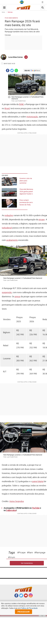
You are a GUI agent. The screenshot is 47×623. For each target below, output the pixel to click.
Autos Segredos (16, 501)
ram (30, 552)
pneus (17, 296)
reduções (9, 215)
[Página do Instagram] (31, 597)
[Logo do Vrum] (23, 8)
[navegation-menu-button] (4, 7)
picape (42, 219)
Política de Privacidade (29, 608)
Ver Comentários (27, 563)
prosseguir (23, 611)
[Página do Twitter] (21, 597)
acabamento (12, 240)
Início (3, 12)
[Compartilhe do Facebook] (7, 71)
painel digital (37, 481)
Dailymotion (11, 510)
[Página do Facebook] (16, 597)
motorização (32, 116)
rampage (40, 552)
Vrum (12, 557)
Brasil (7, 108)
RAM (21, 104)
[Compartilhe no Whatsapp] (16, 71)
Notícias (10, 12)
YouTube (36, 508)
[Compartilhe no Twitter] (12, 71)
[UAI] (22, 2)
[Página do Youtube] (26, 597)
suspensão (7, 292)
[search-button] (42, 7)
